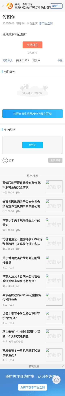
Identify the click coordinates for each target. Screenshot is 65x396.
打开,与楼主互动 (32, 113)
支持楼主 (32, 44)
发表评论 (55, 160)
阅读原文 (8, 60)
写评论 (32, 144)
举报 (59, 60)
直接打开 (56, 6)
